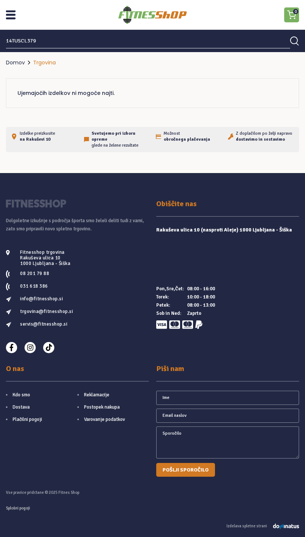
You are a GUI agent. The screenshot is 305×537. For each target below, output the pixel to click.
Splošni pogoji (18, 508)
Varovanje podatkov (104, 419)
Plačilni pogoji (27, 419)
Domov (15, 62)
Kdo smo (21, 395)
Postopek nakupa (102, 407)
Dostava (21, 407)
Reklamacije (96, 395)
